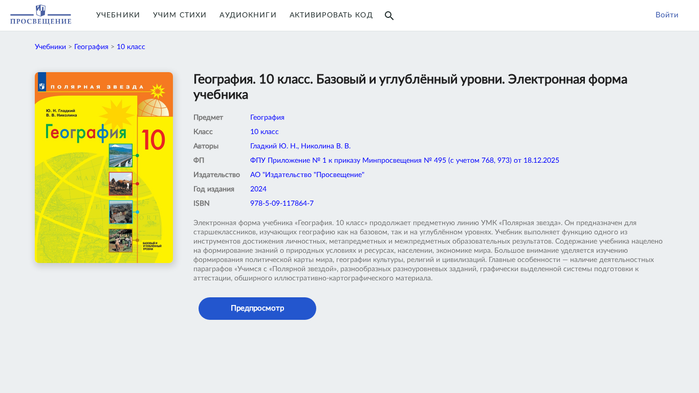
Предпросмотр (257, 308)
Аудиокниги (248, 15)
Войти (667, 15)
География (91, 47)
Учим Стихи (180, 15)
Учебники (118, 15)
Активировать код (331, 15)
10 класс (131, 47)
